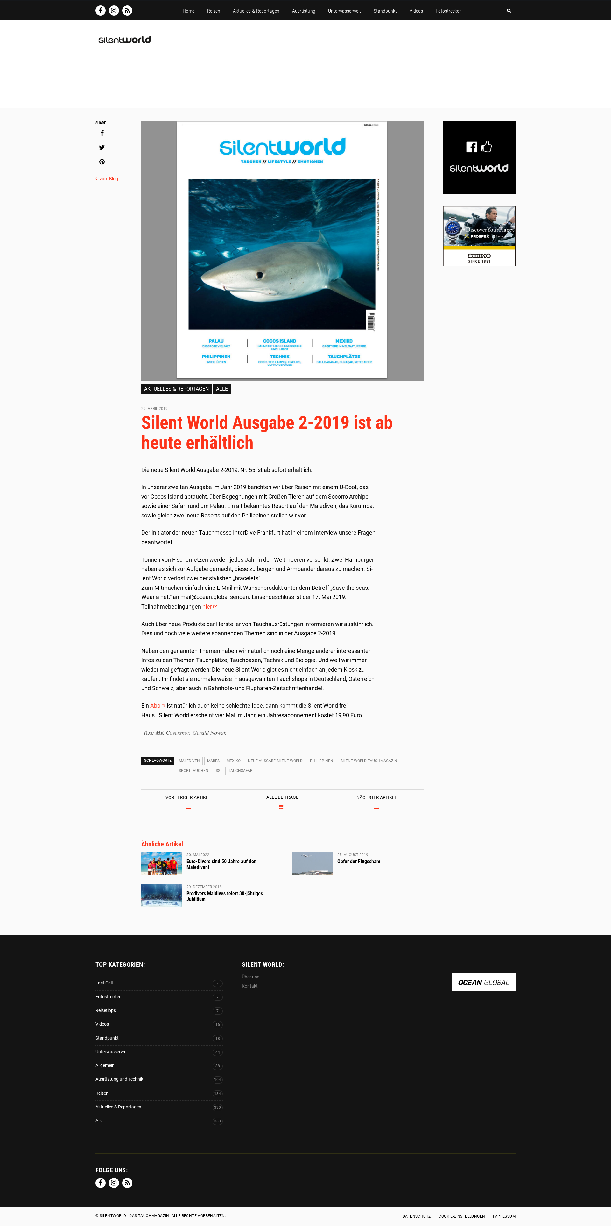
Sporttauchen (193, 770)
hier (207, 606)
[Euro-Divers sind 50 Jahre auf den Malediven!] (161, 863)
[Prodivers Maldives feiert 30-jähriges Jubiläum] (161, 895)
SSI (218, 770)
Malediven (189, 761)
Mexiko (234, 761)
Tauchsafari (240, 770)
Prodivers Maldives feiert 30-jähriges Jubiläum (224, 896)
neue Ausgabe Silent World (275, 761)
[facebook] (101, 133)
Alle (222, 389)
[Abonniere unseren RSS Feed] (127, 10)
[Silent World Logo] (124, 43)
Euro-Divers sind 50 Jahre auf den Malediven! (221, 864)
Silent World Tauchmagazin (369, 761)
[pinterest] (101, 161)
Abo (155, 705)
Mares (213, 761)
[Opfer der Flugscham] (312, 863)
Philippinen (321, 761)
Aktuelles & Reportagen (176, 389)
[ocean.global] (484, 988)
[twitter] (101, 147)
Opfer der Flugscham (358, 861)
